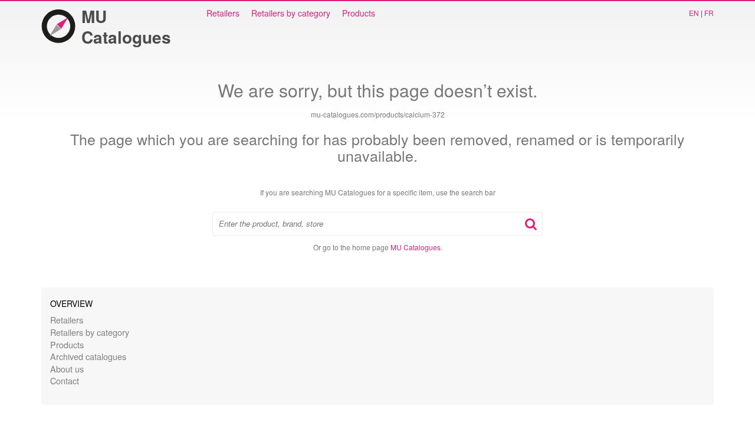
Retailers (222, 13)
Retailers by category (290, 13)
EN (694, 13)
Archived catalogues (88, 356)
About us (67, 368)
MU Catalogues (126, 26)
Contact (64, 380)
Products (358, 13)
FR (709, 13)
